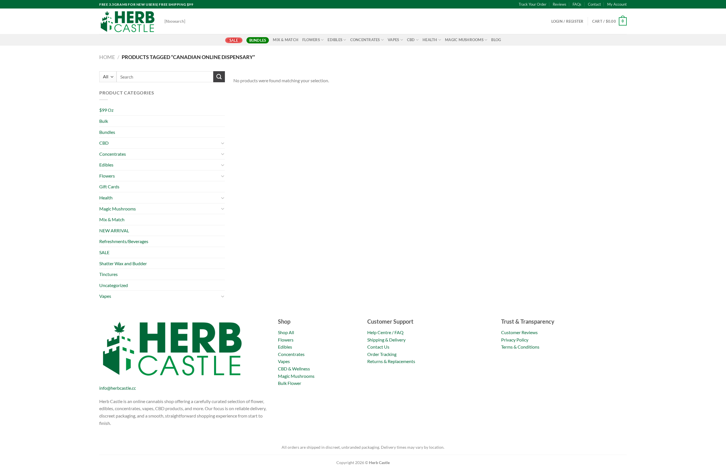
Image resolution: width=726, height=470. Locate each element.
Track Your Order (532, 4)
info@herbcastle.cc (117, 388)
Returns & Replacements (391, 361)
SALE (233, 40)
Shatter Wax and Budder (123, 263)
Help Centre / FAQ (385, 332)
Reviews (559, 4)
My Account (617, 4)
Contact (594, 4)
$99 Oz (106, 110)
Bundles (257, 40)
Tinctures (108, 274)
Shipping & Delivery (386, 339)
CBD (411, 39)
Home (107, 57)
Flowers (311, 39)
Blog (496, 39)
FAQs (577, 4)
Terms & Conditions (520, 346)
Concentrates (365, 39)
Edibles (335, 39)
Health (430, 39)
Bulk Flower (289, 383)
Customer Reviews (519, 332)
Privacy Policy (514, 339)
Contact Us (378, 346)
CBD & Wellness (294, 368)
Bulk (103, 121)
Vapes (393, 39)
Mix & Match (285, 39)
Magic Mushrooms (464, 39)
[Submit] (219, 76)
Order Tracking (381, 354)
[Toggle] (222, 143)
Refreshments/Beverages (123, 241)
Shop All (286, 332)
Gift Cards (109, 186)
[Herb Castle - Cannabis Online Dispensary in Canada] (127, 21)
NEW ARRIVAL (114, 230)
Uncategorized (113, 285)
